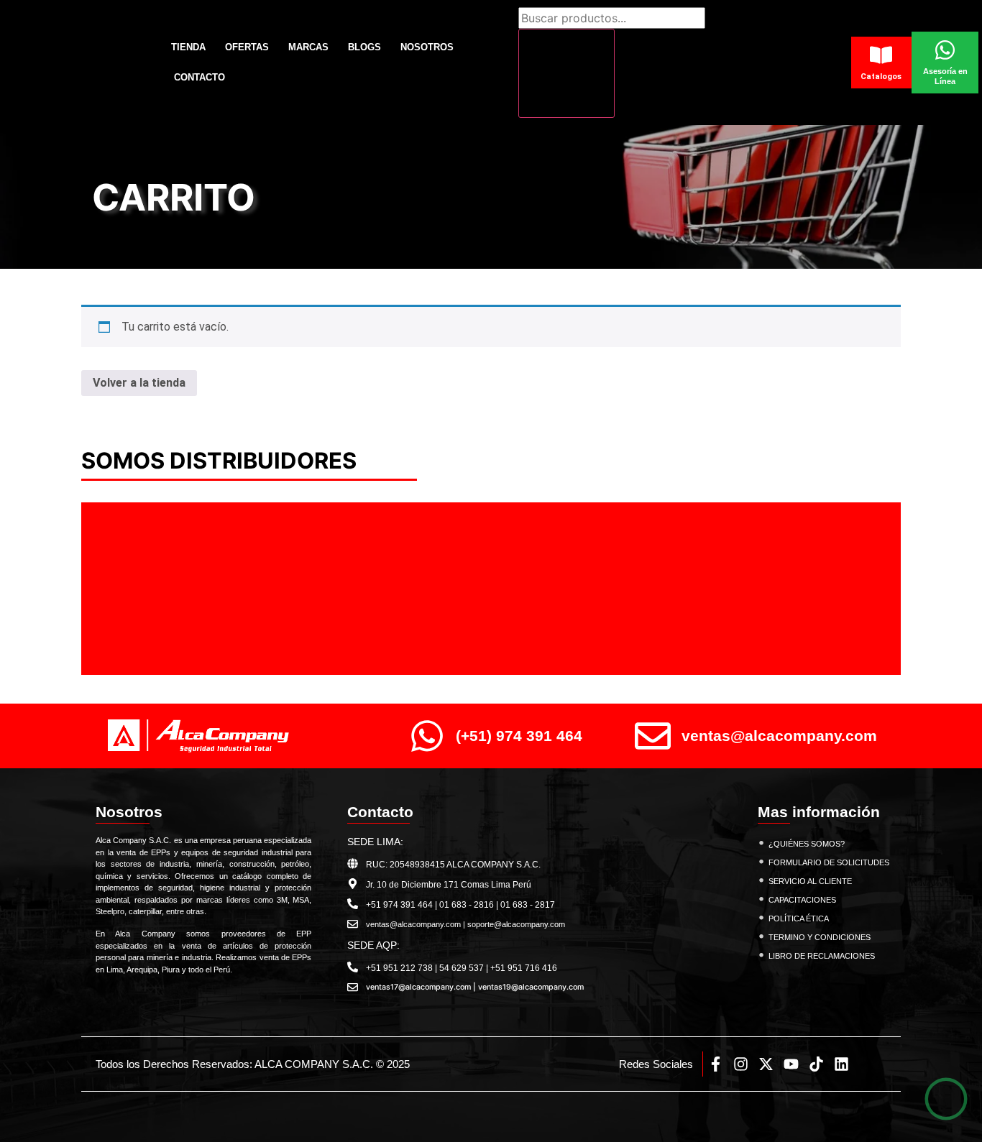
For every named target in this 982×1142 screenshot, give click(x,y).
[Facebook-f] (715, 1064)
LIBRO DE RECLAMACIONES (821, 956)
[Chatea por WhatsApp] (946, 1099)
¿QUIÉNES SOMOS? (806, 843)
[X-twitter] (766, 1064)
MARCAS (308, 47)
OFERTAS (247, 47)
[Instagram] (740, 1064)
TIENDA (188, 47)
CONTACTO (199, 77)
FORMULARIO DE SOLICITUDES (828, 862)
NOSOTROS (427, 47)
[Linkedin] (841, 1064)
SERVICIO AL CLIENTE (810, 881)
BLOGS (364, 47)
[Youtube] (791, 1064)
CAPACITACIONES (802, 899)
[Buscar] (566, 73)
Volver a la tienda (139, 383)
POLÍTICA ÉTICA (798, 918)
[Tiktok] (816, 1064)
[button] (128, 589)
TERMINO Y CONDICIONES (819, 937)
